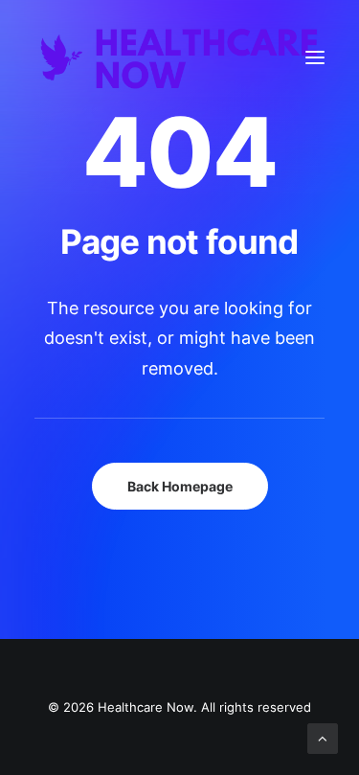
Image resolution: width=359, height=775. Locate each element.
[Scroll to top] (322, 737)
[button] (315, 57)
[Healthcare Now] (179, 57)
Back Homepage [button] (180, 486)
